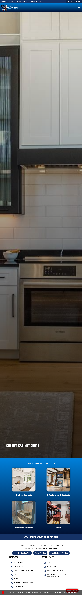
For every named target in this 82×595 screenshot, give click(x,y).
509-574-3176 (9, 1)
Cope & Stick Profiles (21, 553)
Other (58, 528)
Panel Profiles (40, 553)
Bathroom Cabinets (23, 528)
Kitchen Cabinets (24, 495)
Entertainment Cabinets (58, 495)
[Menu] (78, 8)
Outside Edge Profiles (59, 553)
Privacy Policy (72, 592)
